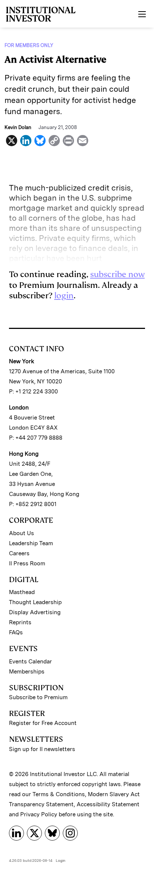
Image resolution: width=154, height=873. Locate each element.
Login (60, 860)
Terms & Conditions (59, 794)
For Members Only (28, 45)
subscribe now (117, 274)
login (64, 295)
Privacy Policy (38, 814)
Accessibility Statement (108, 804)
